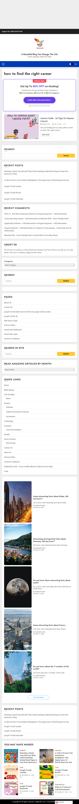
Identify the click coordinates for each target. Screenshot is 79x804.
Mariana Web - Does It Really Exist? (18, 235)
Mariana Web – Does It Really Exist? (55, 218)
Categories (8, 261)
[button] (3, 64)
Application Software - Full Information (19, 223)
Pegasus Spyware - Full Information (18, 228)
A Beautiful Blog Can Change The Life (39, 54)
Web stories (10, 443)
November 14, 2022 (27, 791)
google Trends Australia (13, 199)
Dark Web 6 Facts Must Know (46, 235)
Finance (7, 403)
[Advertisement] (39, 14)
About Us (7, 303)
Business (9, 407)
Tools (6, 471)
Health (6, 434)
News (8, 398)
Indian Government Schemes (17, 412)
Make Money (9, 390)
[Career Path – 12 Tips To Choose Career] (21, 126)
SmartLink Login (10, 334)
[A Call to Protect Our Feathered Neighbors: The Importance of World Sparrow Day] (46, 756)
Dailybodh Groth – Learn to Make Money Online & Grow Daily (28, 466)
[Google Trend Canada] (11, 772)
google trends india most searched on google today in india (27, 312)
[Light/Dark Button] (71, 64)
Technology (8, 421)
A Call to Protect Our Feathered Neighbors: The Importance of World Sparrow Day (36, 180)
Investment (10, 416)
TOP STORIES (9, 394)
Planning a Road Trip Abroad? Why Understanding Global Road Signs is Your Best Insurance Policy (28, 759)
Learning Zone (11, 136)
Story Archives (10, 439)
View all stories (38, 697)
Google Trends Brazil (12, 192)
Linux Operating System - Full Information (21, 218)
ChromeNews (51, 801)
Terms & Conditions (12, 338)
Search (9, 149)
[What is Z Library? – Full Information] (46, 788)
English (61, 802)
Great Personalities (13, 430)
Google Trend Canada (12, 186)
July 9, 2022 (57, 124)
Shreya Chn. (46, 124)
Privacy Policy (9, 325)
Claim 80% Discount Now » (39, 100)
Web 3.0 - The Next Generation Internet (20, 214)
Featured (7, 426)
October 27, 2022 (62, 792)
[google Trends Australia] (11, 788)
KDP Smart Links (10, 321)
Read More (45, 135)
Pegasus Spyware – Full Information (52, 214)
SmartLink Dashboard (12, 330)
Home (6, 385)
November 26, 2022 (27, 775)
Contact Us (8, 307)
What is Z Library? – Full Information (63, 788)
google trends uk (10, 316)
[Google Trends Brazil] (46, 772)
